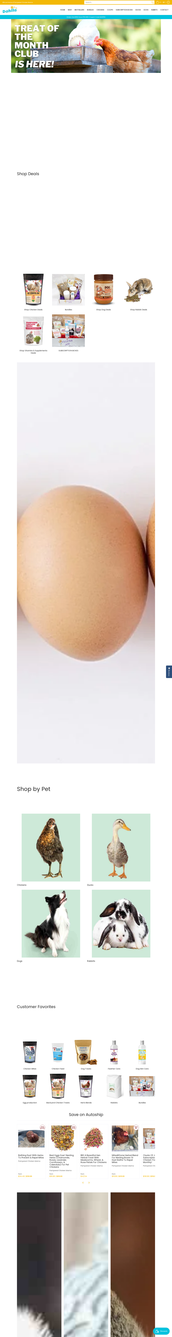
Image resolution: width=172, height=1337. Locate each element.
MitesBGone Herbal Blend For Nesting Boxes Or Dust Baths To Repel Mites (125, 1159)
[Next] (89, 1182)
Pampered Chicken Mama (29, 1161)
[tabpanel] (86, 1154)
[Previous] (83, 1182)
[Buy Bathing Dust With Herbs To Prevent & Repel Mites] (31, 1138)
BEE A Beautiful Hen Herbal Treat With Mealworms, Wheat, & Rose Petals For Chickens (94, 1159)
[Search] (152, 2)
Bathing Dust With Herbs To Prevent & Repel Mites (31, 1156)
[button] (160, 2)
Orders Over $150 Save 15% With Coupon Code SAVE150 (86, 17)
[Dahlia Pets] (10, 10)
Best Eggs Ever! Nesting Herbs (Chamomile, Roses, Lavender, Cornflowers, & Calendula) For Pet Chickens (61, 1161)
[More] (86, 562)
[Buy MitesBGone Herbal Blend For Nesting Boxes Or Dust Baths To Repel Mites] (125, 1138)
